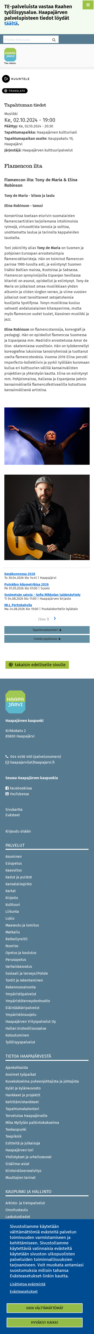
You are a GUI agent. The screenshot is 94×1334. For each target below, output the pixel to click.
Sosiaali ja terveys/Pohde (26, 973)
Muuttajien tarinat (20, 1177)
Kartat (10, 891)
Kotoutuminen (17, 1035)
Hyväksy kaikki (44, 1322)
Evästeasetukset (24, 1291)
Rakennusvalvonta (20, 987)
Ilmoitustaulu (16, 1210)
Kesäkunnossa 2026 (19, 574)
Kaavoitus (13, 870)
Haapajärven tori (19, 1150)
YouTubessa (19, 794)
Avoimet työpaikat (20, 1074)
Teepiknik (13, 1136)
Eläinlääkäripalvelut (22, 1008)
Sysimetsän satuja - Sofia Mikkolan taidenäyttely (42, 595)
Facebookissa (21, 788)
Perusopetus (15, 959)
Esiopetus (13, 863)
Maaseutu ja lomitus (22, 925)
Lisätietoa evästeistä (27, 1284)
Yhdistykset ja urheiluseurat (28, 1157)
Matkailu (12, 932)
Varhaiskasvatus (18, 966)
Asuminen (13, 856)
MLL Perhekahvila (18, 605)
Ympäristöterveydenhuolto (27, 1001)
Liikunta (12, 911)
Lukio (9, 918)
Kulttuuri (12, 904)
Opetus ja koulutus (20, 953)
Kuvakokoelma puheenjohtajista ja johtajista (42, 1081)
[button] (88, 4)
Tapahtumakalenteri (45, 630)
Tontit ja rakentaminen (24, 980)
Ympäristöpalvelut (20, 994)
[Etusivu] (12, 56)
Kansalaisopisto (19, 884)
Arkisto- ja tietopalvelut (25, 1203)
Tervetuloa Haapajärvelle (26, 1116)
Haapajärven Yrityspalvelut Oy (30, 1021)
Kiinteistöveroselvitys (23, 1171)
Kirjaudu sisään (18, 831)
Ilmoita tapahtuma (45, 639)
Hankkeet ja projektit (22, 1095)
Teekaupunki (15, 1129)
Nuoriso (11, 946)
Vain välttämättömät (44, 1308)
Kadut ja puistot (18, 877)
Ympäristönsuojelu (20, 1014)
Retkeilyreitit (16, 939)
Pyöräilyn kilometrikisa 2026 (26, 584)
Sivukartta (14, 809)
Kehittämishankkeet (22, 1102)
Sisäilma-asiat (17, 1164)
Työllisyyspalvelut (20, 1042)
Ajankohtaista (16, 1067)
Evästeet (12, 815)
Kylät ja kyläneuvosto (23, 1088)
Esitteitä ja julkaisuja (22, 1143)
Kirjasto (11, 898)
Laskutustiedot (17, 1217)
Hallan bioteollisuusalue (25, 1028)
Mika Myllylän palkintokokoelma (32, 1122)
